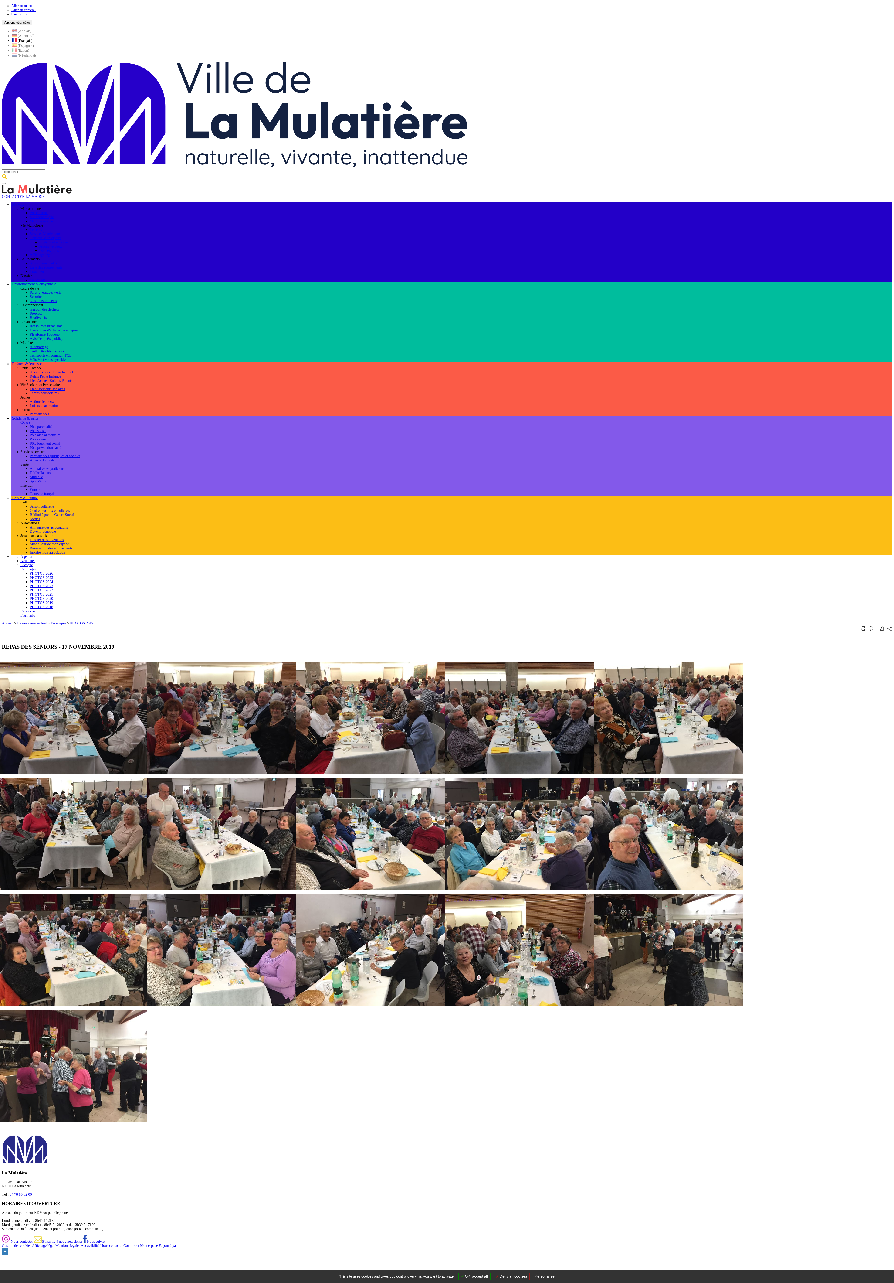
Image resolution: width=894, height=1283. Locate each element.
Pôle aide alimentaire (45, 435)
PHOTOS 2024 (41, 582)
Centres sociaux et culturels (50, 510)
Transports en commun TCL (50, 355)
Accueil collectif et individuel (51, 372)
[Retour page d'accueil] (234, 167)
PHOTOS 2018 (41, 607)
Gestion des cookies (16, 1246)
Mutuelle (36, 477)
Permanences (39, 414)
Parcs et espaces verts (45, 292)
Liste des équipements (46, 267)
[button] (882, 628)
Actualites (27, 561)
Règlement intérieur (53, 242)
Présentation (39, 213)
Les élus (36, 230)
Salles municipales (43, 263)
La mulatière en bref (32, 623)
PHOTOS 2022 (41, 590)
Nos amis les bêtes (43, 301)
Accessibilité (90, 1246)
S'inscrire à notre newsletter (62, 1241)
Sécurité (36, 297)
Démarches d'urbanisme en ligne (54, 330)
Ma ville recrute (41, 221)
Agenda (26, 557)
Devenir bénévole (43, 531)
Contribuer (131, 1246)
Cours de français (42, 494)
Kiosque (26, 565)
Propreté (36, 313)
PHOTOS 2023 (41, 586)
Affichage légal (41, 255)
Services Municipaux (45, 234)
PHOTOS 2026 (41, 573)
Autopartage (39, 347)
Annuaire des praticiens (47, 469)
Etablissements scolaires (47, 389)
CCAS (25, 422)
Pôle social (38, 431)
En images (28, 569)
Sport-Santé (38, 481)
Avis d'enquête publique (47, 339)
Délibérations (49, 251)
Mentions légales (67, 1246)
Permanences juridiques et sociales (55, 456)
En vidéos (27, 611)
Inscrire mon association (47, 552)
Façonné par (168, 1246)
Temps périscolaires (44, 393)
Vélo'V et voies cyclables (48, 360)
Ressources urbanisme (46, 326)
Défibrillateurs (40, 473)
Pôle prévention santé (45, 448)
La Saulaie (37, 280)
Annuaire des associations (49, 527)
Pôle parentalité (41, 427)
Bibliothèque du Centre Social (52, 515)
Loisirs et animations (45, 406)
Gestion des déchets (44, 309)
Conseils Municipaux (45, 238)
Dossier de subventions (47, 540)
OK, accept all (476, 1276)
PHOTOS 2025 (41, 578)
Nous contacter (21, 1241)
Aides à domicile (42, 460)
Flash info (27, 615)
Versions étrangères (17, 22)
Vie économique (42, 217)
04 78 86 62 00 (21, 1194)
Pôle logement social (45, 443)
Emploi (35, 489)
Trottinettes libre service (47, 351)
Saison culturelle (42, 506)
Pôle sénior (38, 439)
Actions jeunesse (42, 401)
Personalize (545, 1276)
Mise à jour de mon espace (49, 544)
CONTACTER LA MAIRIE (23, 196)
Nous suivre (96, 1241)
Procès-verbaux (50, 246)
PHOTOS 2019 (41, 603)
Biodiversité (38, 318)
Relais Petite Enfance (45, 376)
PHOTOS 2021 (41, 594)
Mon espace (149, 1246)
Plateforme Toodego (45, 334)
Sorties (35, 519)
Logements (38, 271)
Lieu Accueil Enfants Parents (51, 380)
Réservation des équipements (51, 548)
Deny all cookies (513, 1276)
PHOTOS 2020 (41, 599)
